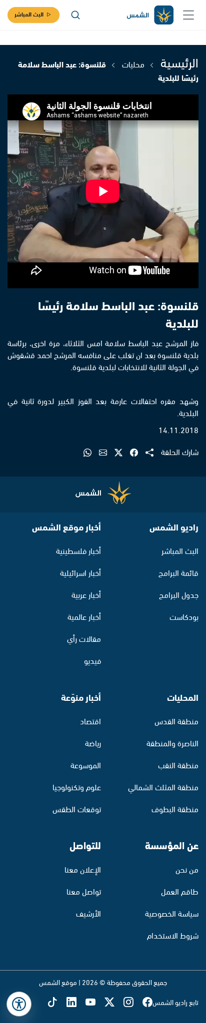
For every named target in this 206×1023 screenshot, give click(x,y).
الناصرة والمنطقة (172, 744)
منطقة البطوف (175, 810)
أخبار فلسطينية (78, 551)
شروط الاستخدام (172, 936)
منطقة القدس (176, 722)
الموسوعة (85, 766)
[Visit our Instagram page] (133, 1003)
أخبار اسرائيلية (80, 573)
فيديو (92, 661)
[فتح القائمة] (188, 15)
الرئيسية (179, 64)
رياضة (93, 744)
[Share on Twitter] (122, 453)
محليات (133, 65)
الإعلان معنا (82, 870)
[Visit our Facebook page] (147, 1003)
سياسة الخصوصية (171, 914)
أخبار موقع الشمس (66, 527)
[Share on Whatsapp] (91, 453)
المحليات (182, 698)
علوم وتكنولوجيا (76, 788)
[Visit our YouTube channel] (95, 1003)
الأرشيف (88, 914)
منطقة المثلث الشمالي (163, 788)
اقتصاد (90, 722)
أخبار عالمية (84, 617)
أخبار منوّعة (81, 698)
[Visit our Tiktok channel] (57, 1003)
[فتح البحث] (76, 15)
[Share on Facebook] (138, 453)
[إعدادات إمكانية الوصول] (19, 1004)
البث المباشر (29, 14)
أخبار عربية (86, 595)
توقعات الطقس (76, 810)
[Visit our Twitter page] (114, 1003)
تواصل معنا (83, 892)
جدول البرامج (178, 595)
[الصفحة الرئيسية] (150, 15)
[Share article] (153, 453)
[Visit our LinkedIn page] (76, 1003)
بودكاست (184, 617)
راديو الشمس (174, 527)
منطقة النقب (178, 766)
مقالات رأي (84, 639)
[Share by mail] (106, 453)
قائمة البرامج (178, 573)
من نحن (187, 870)
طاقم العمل (179, 892)
